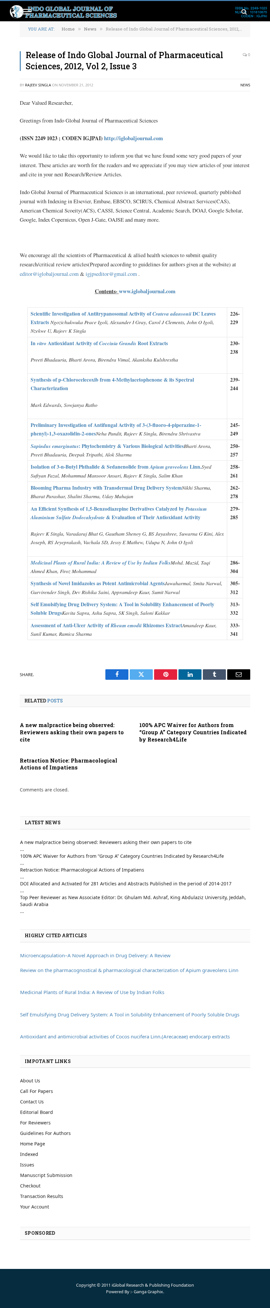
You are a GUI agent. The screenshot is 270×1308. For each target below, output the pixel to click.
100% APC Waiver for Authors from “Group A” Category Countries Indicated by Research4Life (193, 732)
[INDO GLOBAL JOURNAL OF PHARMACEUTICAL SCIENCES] (138, 11)
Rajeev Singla (38, 84)
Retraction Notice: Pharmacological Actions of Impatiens (68, 764)
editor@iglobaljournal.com (49, 273)
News (245, 84)
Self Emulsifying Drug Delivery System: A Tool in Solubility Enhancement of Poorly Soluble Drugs (129, 1014)
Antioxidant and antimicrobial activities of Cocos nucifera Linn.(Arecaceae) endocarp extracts (125, 1036)
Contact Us (32, 1101)
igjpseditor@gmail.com (111, 273)
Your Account (34, 1207)
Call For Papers (36, 1091)
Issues (27, 1165)
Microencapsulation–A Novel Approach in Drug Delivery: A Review (95, 955)
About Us (30, 1080)
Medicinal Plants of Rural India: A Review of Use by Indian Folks (92, 992)
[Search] (243, 11)
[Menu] (27, 11)
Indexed (29, 1154)
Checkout (30, 1186)
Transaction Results (41, 1196)
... (22, 849)
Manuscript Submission (46, 1175)
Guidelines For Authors (45, 1133)
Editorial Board (36, 1112)
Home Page (32, 1144)
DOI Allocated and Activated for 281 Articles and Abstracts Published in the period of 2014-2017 (125, 883)
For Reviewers (35, 1123)
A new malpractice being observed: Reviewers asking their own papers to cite (72, 732)
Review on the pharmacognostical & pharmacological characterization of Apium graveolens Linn (129, 970)
